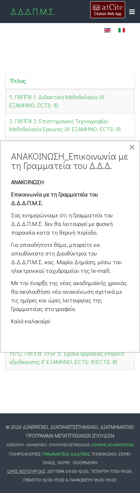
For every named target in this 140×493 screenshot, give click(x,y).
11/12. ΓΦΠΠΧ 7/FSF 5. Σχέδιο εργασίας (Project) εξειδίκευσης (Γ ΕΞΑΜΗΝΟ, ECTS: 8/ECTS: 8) (67, 357)
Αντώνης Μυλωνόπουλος (112, 445)
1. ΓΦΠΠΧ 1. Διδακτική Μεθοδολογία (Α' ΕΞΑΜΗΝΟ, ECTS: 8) (57, 101)
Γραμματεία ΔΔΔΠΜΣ (65, 453)
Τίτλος (17, 80)
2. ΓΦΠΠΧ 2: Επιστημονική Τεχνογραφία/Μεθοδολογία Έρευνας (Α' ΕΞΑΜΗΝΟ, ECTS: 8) (65, 125)
